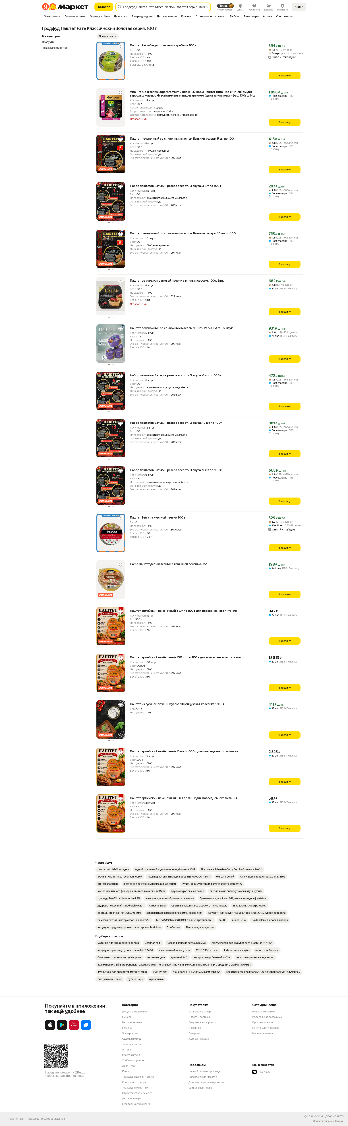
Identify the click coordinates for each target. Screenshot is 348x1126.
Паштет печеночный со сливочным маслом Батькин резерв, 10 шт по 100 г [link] (184, 233)
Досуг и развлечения (134, 1011)
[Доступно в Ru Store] (86, 1029)
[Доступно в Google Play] (62, 1029)
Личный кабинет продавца (204, 1071)
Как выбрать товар (199, 1011)
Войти (299, 7)
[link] (113, 869)
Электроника (130, 1033)
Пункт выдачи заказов (265, 1027)
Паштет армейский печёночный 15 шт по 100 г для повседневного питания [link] (184, 751)
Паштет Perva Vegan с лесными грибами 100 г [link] (163, 45)
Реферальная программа (267, 1017)
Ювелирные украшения (136, 1103)
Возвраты (194, 1033)
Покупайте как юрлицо (202, 1022)
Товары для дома (132, 1044)
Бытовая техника (132, 1022)
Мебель (126, 1017)
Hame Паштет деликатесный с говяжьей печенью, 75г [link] (168, 564)
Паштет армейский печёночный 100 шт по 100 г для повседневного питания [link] (185, 657)
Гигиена (127, 1027)
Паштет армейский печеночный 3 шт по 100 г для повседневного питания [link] (183, 798)
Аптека (126, 1049)
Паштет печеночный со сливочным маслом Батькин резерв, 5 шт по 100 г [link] (183, 138)
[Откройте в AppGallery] (74, 1029)
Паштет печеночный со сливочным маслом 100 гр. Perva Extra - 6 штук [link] (181, 328)
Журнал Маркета (198, 1038)
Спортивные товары (134, 1082)
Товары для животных (135, 1087)
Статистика (16, 1118)
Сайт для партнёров (200, 1087)
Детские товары (132, 1098)
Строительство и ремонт (137, 1093)
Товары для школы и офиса (138, 1076)
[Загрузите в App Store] (50, 1029)
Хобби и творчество (134, 1060)
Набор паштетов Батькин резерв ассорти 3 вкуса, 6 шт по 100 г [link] (175, 375)
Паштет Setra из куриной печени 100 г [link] (157, 517)
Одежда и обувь (131, 1038)
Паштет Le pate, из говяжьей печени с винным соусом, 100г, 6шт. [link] (177, 280)
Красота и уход (131, 1055)
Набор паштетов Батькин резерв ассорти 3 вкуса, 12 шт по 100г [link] (176, 423)
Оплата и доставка (199, 1017)
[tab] (52, 16)
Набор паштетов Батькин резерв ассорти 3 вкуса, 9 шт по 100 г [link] (175, 470)
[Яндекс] (339, 1121)
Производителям (262, 1022)
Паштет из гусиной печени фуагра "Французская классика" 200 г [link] (177, 704)
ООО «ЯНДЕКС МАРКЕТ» (329, 1116)
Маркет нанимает (262, 1033)
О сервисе (194, 1027)
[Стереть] (206, 7)
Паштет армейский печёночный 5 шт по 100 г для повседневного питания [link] (183, 611)
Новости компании (263, 1011)
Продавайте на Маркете (202, 1076)
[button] (108, 36)
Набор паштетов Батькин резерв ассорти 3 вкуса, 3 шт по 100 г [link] (175, 186)
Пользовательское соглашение (46, 1118)
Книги (125, 1071)
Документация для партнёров (206, 1082)
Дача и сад (128, 1065)
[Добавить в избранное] (120, 46)
